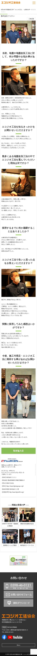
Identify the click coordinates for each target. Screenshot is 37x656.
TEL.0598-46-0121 (7, 632)
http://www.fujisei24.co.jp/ (16, 492)
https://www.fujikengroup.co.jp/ (15, 486)
